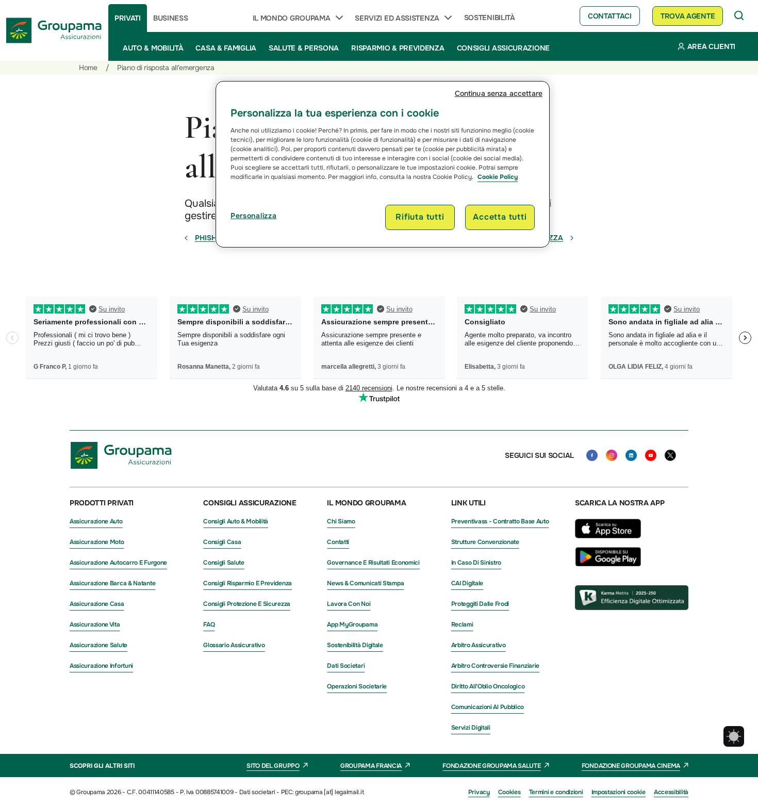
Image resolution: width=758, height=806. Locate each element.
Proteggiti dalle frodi (480, 604)
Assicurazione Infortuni (101, 666)
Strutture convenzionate (485, 542)
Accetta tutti (499, 216)
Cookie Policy (497, 177)
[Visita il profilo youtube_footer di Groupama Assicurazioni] (650, 455)
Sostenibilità (489, 17)
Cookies (509, 792)
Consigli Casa (222, 542)
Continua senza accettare (498, 93)
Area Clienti (711, 46)
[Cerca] (739, 16)
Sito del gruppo (273, 766)
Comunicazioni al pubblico (487, 707)
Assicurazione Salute (98, 645)
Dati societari (346, 666)
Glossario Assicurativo (234, 645)
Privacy (479, 792)
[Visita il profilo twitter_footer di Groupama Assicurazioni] (670, 455)
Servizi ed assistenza (397, 18)
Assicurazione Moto (97, 542)
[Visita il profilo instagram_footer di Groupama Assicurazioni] (611, 455)
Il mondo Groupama (292, 18)
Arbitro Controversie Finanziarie (495, 666)
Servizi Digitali (470, 727)
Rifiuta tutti (420, 216)
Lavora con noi (348, 604)
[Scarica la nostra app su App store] (608, 541)
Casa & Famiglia (225, 48)
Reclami (462, 624)
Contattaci (610, 16)
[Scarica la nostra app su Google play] (608, 563)
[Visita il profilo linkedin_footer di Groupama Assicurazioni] (631, 455)
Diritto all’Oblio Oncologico (488, 686)
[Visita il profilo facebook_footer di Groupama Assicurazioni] (592, 455)
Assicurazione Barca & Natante (112, 583)
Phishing (212, 237)
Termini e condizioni (556, 792)
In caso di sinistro (476, 562)
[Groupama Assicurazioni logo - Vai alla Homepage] (54, 30)
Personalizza (253, 215)
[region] (382, 164)
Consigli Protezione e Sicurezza (246, 604)
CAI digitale (467, 583)
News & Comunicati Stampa (365, 583)
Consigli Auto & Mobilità (235, 521)
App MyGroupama (352, 624)
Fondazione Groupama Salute (491, 766)
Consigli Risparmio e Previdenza (247, 583)
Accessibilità (671, 792)
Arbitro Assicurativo (478, 645)
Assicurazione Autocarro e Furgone (118, 562)
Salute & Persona (304, 48)
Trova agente (688, 16)
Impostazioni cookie (618, 792)
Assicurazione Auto (96, 521)
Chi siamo (341, 521)
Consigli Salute (223, 562)
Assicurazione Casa (97, 604)
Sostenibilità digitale (355, 645)
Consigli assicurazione (503, 48)
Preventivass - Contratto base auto (500, 521)
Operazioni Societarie (357, 686)
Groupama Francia (371, 766)
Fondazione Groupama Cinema (631, 766)
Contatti (338, 542)
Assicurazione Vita (95, 624)
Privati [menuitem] (127, 18)
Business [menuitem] (170, 18)
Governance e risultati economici (373, 562)
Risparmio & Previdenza (397, 48)
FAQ (209, 624)
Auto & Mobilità (153, 48)
